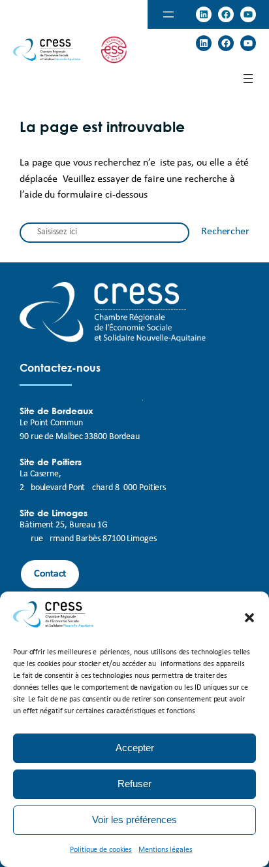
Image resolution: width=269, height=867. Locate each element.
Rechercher (225, 231)
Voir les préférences (134, 819)
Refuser (134, 783)
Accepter (135, 747)
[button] (249, 617)
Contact (50, 574)
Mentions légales (165, 850)
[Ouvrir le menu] (168, 14)
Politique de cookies (101, 850)
